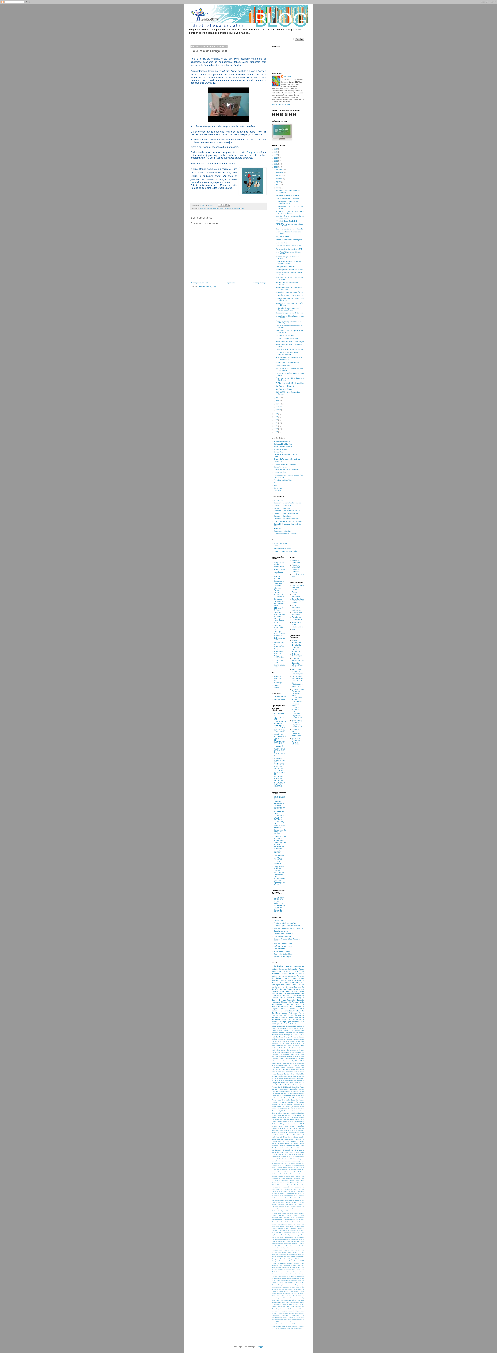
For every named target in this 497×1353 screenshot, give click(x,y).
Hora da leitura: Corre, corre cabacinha (289, 229)
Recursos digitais (277, 1065)
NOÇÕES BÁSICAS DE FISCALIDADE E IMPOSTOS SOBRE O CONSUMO (279, 906)
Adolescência (295, 1069)
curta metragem (299, 1313)
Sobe (287, 1145)
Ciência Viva (278, 452)
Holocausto (276, 1002)
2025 (276, 152)
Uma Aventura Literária (285, 1102)
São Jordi (301, 1300)
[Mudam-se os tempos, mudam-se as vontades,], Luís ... (289, 322)
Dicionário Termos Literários (298, 659)
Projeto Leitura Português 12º (297, 726)
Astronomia (289, 1072)
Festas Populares (284, 1217)
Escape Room (277, 1126)
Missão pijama (286, 1252)
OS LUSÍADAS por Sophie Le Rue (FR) (289, 295)
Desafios (291, 1017)
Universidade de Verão (282, 1148)
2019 (276, 414)
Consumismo (284, 1180)
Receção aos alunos (285, 1285)
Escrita (297, 1054)
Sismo (293, 1100)
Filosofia (275, 993)
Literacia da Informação (291, 1243)
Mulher (282, 1043)
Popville (276, 649)
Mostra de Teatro (285, 1254)
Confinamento (286, 1115)
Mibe (282, 985)
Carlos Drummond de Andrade (295, 1174)
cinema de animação (278, 1313)
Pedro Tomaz (283, 1265)
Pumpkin (250, 152)
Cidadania (301, 1113)
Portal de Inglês (279, 699)
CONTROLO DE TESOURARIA (279, 731)
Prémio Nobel (288, 1098)
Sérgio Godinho (276, 1302)
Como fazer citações (281, 931)
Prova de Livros (295, 1141)
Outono (296, 1261)
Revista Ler (278, 488)
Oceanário (290, 1139)
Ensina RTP (300, 1206)
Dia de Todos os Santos (285, 1195)
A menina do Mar (280, 569)
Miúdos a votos (286, 1002)
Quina (286, 1282)
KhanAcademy (279, 477)
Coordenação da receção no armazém (280, 832)
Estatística (296, 1211)
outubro (279, 176)
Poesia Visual (285, 1274)
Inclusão (286, 1228)
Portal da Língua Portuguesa (298, 690)
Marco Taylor (291, 1248)
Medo (292, 1250)
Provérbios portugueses (296, 735)
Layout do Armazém (277, 852)
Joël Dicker (279, 1239)
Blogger (260, 1347)
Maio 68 (300, 1135)
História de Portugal (297, 1028)
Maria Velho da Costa (297, 1093)
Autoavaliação (299, 1109)
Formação (280, 1219)
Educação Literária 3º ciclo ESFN (297, 665)
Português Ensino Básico (282, 549)
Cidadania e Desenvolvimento (293, 996)
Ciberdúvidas (296, 645)
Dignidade (288, 1087)
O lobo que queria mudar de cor (279, 627)
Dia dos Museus (299, 1121)
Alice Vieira (281, 1106)
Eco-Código (300, 1200)
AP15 (289, 1156)
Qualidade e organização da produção (279, 883)
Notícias (293, 1256)
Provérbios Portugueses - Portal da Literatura (297, 741)
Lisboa (282, 1135)
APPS (293, 1156)
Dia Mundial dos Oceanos (285, 336)
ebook (283, 1009)
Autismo (291, 1169)
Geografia (301, 1039)
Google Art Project (280, 467)
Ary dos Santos (290, 1109)
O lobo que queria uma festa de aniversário (280, 633)
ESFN (292, 1054)
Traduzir (274, 1102)
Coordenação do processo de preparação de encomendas (280, 845)
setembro (279, 179)
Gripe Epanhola (282, 1224)
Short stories (286, 1100)
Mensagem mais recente (200, 283)
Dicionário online (280, 697)
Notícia (280, 1139)
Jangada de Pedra (298, 1232)
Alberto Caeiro (299, 1156)
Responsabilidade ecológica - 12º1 (288, 195)
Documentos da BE (291, 1200)
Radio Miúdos (300, 1282)
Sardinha (280, 1293)
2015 (276, 426)
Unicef (292, 1306)
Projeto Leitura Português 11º (297, 721)
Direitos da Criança (277, 686)
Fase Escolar (289, 1126)
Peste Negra (296, 1267)
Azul (295, 1169)
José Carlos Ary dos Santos (292, 1237)
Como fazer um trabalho (282, 936)
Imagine (274, 1228)
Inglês (278, 985)
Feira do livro (286, 980)
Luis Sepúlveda (277, 1093)
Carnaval (280, 1074)
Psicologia (298, 1280)
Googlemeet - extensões (282, 531)
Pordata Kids (296, 617)
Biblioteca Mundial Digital (283, 447)
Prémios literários (298, 1098)
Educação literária (287, 1204)
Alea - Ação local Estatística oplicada (298, 587)
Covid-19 (291, 1026)
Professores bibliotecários (287, 1278)
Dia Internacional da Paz (290, 1189)
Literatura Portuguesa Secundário (286, 551)
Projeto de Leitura (283, 1141)
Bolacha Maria (279, 581)
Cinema (274, 1000)
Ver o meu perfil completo (281, 104)
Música (281, 1032)
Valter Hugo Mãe (299, 1306)
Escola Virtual (292, 1208)
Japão (274, 1235)
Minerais (274, 1252)
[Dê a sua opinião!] (221, 205)
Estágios (301, 1213)
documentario (296, 1315)
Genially (289, 1222)
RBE (275, 485)
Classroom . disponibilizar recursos (286, 519)
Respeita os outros (282, 237)
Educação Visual (277, 1204)
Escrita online (276, 1211)
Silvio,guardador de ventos (279, 652)
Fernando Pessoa (291, 985)
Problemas (288, 1032)
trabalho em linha (292, 1328)
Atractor (294, 592)
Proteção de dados (282, 1280)
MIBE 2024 (285, 1093)
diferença (285, 1315)
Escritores (283, 976)
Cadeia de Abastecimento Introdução (279, 803)
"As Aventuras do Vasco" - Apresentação (290, 342)
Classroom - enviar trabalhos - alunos (287, 511)
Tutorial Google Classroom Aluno (285, 923)
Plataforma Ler (299, 1139)
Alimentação (289, 1106)
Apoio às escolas (290, 1163)
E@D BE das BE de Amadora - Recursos (288, 521)
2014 (276, 429)
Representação (276, 1287)
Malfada (274, 1248)
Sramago (292, 1298)
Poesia (301, 969)
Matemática (276, 971)
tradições (275, 1106)
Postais (284, 1276)
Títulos (287, 1306)
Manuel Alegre (281, 1248)
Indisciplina (293, 1228)
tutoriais (299, 1328)
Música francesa (281, 1256)
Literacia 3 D (288, 1030)
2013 (276, 432)
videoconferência (287, 1150)
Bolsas (302, 1172)
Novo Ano (283, 1259)
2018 (276, 417)
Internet (274, 1041)
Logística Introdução (277, 863)
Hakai (298, 1224)
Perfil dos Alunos (277, 1267)
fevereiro (279, 407)
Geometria (295, 1222)
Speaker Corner (294, 1145)
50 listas (296, 1152)
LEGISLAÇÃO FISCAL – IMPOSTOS (279, 857)
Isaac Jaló (275, 1232)
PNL (275, 483)
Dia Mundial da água (297, 1117)
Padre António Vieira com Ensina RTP (289, 249)
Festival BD (287, 1028)
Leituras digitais (297, 674)
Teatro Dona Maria (291, 1302)
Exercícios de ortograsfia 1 (296, 570)
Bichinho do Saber (280, 543)
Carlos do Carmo (298, 1111)
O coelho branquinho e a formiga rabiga (279, 594)
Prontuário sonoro (295, 730)
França (298, 1219)
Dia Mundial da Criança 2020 (286, 386)
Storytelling (301, 1298)
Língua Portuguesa (289, 1013)
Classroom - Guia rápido (282, 516)
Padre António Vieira (288, 1095)
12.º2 (281, 1152)
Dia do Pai (290, 1121)
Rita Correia (285, 1289)
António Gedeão (299, 1106)
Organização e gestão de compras (279, 868)
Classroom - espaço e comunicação (286, 513)
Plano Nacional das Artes (282, 480)
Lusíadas (297, 1030)
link (192, 182)
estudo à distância (289, 1317)
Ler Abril (294, 1241)
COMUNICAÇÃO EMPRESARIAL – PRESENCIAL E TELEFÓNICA (280, 724)
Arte (283, 1109)
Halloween (275, 980)
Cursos (302, 1180)
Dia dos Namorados (287, 1000)
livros (302, 1104)
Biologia (301, 1032)
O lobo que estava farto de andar (279, 621)
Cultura (297, 1180)
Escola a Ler (282, 1039)
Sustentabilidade (286, 1300)
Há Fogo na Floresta (278, 589)
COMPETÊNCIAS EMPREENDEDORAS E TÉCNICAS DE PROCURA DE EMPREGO (279, 813)
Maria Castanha (284, 1250)
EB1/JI (302, 1124)
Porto (279, 1276)
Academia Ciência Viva (282, 441)
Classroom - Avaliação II (282, 505)
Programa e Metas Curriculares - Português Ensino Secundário (297, 708)
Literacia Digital (291, 1061)
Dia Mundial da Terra (283, 1117)
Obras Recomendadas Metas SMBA (297, 685)
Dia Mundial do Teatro (292, 1085)
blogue (297, 1311)
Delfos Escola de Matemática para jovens (298, 601)
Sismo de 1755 (278, 1295)
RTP (294, 1282)
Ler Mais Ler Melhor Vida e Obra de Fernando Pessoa (288, 263)
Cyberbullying (300, 1074)
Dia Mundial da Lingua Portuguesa (289, 1082)
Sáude (294, 1300)
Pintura (298, 1095)
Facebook (281, 1215)
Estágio (296, 1213)
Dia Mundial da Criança (231, 208)
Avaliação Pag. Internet (282, 951)
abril (277, 401)
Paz (280, 1015)
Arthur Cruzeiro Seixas (279, 1167)
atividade (295, 1022)
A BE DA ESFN (284, 1069)
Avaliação (275, 1048)
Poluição (274, 1276)
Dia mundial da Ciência (292, 1198)
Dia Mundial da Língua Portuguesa (287, 1037)
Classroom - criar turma (282, 508)
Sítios (283, 1302)
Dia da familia (294, 1052)
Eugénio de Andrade (285, 1056)
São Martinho (299, 1100)
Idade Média (300, 1226)
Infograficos (300, 1228)
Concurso (283, 969)
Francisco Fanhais (289, 1219)
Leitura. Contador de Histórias (288, 1091)
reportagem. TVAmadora (291, 1324)
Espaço (289, 1211)
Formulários (300, 1126)
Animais (292, 1161)
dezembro (279, 170)
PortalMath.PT (297, 620)
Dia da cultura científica (289, 1193)
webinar (301, 1150)
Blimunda (296, 1172)
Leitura (241, 208)
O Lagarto (291, 1259)
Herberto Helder (280, 1226)
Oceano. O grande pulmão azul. (287, 338)
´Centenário (275, 1152)
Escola (285, 1208)
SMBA (290, 1015)
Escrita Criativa (284, 982)
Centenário (283, 1017)
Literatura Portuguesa (295, 998)
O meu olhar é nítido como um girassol (289, 349)
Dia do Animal (297, 1195)
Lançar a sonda (287, 1132)
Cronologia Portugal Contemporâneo (287, 459)
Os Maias (289, 1261)
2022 (276, 161)
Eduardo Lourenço (284, 1202)
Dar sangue (280, 1182)
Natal (294, 980)
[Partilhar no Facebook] (226, 205)
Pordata (274, 1141)
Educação (300, 1000)
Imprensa (280, 1228)
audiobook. (291, 1311)
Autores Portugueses (296, 641)
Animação (298, 1161)
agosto (278, 182)
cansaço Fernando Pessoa (285, 267)
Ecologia (274, 1202)
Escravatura (300, 1208)
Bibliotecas (287, 1111)
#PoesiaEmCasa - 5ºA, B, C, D (286, 221)
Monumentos (276, 1254)
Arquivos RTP (289, 1165)
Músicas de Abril (298, 1137)
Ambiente (275, 1017)
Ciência (284, 973)
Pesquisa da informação (282, 957)
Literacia (301, 1091)
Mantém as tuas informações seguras (289, 240)
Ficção (293, 1217)
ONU (285, 1139)
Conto (292, 1074)
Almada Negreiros (298, 1159)
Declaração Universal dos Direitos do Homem (289, 1076)
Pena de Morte (291, 1265)
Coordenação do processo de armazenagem (280, 838)
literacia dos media (284, 1322)
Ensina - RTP (278, 462)
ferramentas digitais (293, 1067)
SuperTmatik (275, 1300)
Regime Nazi (299, 1285)
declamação (275, 1315)
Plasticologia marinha (279, 1271)
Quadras (280, 1282)
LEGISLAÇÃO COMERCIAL (279, 898)
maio (278, 398)
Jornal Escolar (277, 1030)
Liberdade (275, 1135)
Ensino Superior (277, 1208)
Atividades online (218, 208)
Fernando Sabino (292, 1215)
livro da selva (294, 1322)
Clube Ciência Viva (297, 1176)
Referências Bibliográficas (283, 954)
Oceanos (275, 1015)
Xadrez (293, 1148)
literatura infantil (278, 991)
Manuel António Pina (297, 1041)
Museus (301, 1013)
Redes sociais (276, 1100)
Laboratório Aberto (296, 1239)
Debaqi (292, 1182)
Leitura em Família (284, 1241)
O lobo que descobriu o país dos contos (279, 614)
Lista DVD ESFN (279, 949)
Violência (287, 1043)
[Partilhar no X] (224, 205)
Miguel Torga (299, 1250)
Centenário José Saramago (280, 1113)
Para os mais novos (283, 365)
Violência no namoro (279, 1104)
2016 (276, 423)
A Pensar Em (278, 500)
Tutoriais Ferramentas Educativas (285, 534)
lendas (300, 1319)
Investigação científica (297, 1230)
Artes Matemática (299, 1165)
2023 (276, 158)
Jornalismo (280, 1237)
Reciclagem (300, 1063)
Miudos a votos (277, 1063)
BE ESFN (287, 76)
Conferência (276, 1011)
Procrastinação (299, 1276)
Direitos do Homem (290, 1020)
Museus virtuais (295, 1254)
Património (296, 1263)
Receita (274, 1285)
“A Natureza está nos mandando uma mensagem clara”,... (289, 358)
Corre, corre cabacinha (278, 584)
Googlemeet (278, 528)
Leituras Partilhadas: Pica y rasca (287, 198)
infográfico (295, 1319)
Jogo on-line (292, 1235)
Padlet (274, 1263)
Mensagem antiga (259, 283)
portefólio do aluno (278, 1324)
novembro (279, 173)
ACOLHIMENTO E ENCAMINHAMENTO (280, 716)
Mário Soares (287, 1137)
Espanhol (284, 1211)
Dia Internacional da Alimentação (282, 1078)
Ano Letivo (281, 1072)
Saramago (282, 1145)
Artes (279, 996)
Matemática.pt (297, 610)
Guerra (290, 1224)
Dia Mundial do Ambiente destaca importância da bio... (287, 353)
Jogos (298, 1235)
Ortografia (282, 1261)
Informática (275, 1230)
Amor (288, 991)
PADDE (302, 1261)
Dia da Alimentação (278, 682)
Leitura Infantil (290, 978)
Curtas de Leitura (292, 1048)
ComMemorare (276, 1178)
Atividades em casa (206, 208)
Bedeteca (281, 1172)
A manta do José (279, 567)
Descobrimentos (288, 1185)
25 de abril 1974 (290, 971)
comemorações (295, 1043)
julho (278, 185)
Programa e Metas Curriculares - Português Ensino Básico (297, 697)
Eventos (295, 1056)
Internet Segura (298, 991)
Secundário (286, 1293)
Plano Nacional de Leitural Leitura (294, 1269)
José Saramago (283, 1041)
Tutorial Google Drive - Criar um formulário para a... (287, 202)
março (278, 404)
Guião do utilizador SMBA (283, 943)
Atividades (277, 966)
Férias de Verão (282, 1222)
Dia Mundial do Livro (293, 987)
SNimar (281, 1291)
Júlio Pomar (286, 1239)
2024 (276, 155)
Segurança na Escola (297, 1293)
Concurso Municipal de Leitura (287, 1035)
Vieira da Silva (288, 1309)
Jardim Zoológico (281, 1235)
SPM (293, 629)
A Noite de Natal (289, 1154)
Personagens (287, 1267)
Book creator (276, 1174)
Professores (275, 1278)
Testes (283, 1306)
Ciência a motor (284, 1176)
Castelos (274, 1176)
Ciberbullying (294, 1113)
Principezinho (291, 1276)
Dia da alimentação (282, 1052)
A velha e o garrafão (278, 577)
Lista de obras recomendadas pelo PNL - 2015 (298, 678)
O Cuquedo (278, 599)
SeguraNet (277, 491)
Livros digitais (294, 1245)
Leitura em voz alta (278, 1061)
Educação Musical (298, 1202)
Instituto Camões (280, 472)
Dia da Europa (294, 1119)
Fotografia (275, 1058)
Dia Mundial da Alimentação (291, 1011)
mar (281, 1004)
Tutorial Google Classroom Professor (287, 926)
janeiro (278, 410)
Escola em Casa (281, 243)
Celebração (292, 969)
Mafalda (301, 1245)
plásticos (301, 1322)
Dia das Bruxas (282, 1121)
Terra (279, 1306)
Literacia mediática (284, 1245)
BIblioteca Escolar (296, 982)
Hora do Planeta (291, 1226)
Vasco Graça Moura (278, 1309)
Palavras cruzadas (286, 1263)
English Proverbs (290, 1206)
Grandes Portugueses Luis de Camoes (289, 313)
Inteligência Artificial (278, 1128)
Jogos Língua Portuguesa (297, 670)
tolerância (283, 1328)
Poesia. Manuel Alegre (297, 1274)
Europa (274, 1215)
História (301, 978)
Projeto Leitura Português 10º (297, 717)
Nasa (288, 1256)
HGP (294, 1224)
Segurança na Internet (295, 989)
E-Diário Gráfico (284, 1054)
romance (278, 1326)
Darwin (287, 1182)
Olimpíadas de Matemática (297, 613)
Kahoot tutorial (279, 920)
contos (283, 1067)
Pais (278, 1263)
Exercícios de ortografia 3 (296, 561)
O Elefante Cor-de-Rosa (279, 609)
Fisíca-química (283, 1089)
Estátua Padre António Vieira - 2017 (288, 246)
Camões (292, 1009)
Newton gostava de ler (289, 1063)
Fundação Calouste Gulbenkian (285, 464)
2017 (276, 420)
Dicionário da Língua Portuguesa (296, 649)
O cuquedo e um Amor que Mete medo (279, 603)
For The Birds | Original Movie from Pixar (290, 383)
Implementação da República (294, 1058)
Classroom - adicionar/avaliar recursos (287, 503)
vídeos (296, 1150)
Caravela (282, 1174)
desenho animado (293, 1104)
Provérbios (291, 1280)
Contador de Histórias (292, 1004)
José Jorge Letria (285, 1130)
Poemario (296, 1271)
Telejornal (285, 1304)
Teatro (274, 996)
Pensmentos (300, 1265)
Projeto (297, 1278)
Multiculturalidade (277, 1137)
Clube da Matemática (296, 595)
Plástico (289, 1271)
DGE (273, 1076)
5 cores (291, 1152)
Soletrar (285, 1298)
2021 (276, 164)
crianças (291, 1313)
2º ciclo (286, 1152)
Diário (282, 1200)
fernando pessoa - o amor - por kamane (290, 270)
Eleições (281, 1206)
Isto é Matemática (296, 606)
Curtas (274, 1182)
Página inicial (231, 283)
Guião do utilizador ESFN (283, 946)
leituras (295, 1032)
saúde (284, 1326)
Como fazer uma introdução (283, 934)
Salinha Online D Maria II (292, 1291)
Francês (276, 546)
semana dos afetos (292, 1326)
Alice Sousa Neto (287, 1159)
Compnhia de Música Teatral (289, 1178)
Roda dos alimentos (277, 677)
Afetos (302, 1069)
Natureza (275, 1139)
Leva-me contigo (298, 1132)
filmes (302, 1317)
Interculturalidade (284, 1230)
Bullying (274, 1035)
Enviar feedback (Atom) (207, 287)
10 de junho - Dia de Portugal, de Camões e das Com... (287, 309)
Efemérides (282, 1006)
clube (286, 1313)
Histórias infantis (278, 998)
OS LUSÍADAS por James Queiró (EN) (289, 292)
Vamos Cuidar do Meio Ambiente (287, 362)
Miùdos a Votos (298, 1252)
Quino (290, 1282)
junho (278, 188)
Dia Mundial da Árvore (295, 1191)
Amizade (287, 1161)
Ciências (301, 1009)
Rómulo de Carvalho (295, 1289)
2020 (276, 167)
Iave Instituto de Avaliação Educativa (286, 470)
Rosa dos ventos (291, 1143)
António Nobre (279, 1163)
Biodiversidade (288, 1172)
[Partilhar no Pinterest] (229, 205)
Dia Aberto (297, 1185)
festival (298, 1317)
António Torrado (277, 1109)
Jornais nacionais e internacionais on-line (288, 475)
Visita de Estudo (298, 1309)
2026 (276, 149)
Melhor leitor (275, 1043)
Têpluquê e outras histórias (279, 657)
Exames (301, 1056)
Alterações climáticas (278, 1161)
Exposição (295, 1087)
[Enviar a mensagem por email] (219, 205)
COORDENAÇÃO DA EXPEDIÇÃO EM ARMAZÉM (280, 824)
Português (295, 1002)
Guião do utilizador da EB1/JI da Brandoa (288, 928)
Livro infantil (300, 1061)
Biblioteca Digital (277, 1111)
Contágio (291, 1180)
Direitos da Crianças (292, 1124)
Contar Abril (282, 1048)
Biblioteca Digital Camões (283, 444)
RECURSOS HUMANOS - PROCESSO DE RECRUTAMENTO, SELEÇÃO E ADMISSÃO (280, 781)
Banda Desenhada (287, 1024)
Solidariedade (287, 1065)
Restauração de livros (288, 1287)
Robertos (281, 1143)
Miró (279, 1252)
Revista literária (299, 1287)
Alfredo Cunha (276, 1159)
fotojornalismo (276, 1319)
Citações (287, 1074)
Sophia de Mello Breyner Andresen (291, 993)
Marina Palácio (276, 1095)
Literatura (282, 989)
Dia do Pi (281, 1087)
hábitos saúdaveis (285, 1319)
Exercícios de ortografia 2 (296, 566)
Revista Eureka (297, 627)
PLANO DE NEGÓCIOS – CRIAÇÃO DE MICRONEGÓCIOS (279, 770)
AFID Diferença (282, 1156)
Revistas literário (277, 1289)
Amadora (274, 1072)
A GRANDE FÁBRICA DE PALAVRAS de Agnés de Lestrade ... (290, 212)
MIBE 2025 (291, 1135)
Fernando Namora (292, 1039)
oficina (298, 1148)
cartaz (302, 1311)
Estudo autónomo (287, 1213)
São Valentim (299, 1015)
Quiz (289, 1022)
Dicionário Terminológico (297, 655)
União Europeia (299, 1102)
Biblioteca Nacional (280, 449)
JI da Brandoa (291, 1128)
